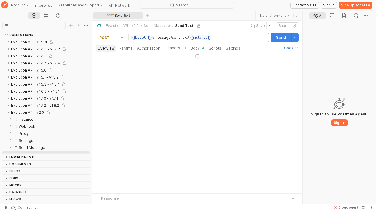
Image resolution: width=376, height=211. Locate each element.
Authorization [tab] (148, 48)
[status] (25, 207)
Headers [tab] (175, 48)
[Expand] (8, 42)
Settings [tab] (233, 48)
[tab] (34, 15)
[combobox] (275, 15)
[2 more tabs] (365, 15)
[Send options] (295, 37)
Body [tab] (195, 48)
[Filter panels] (6, 25)
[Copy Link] (294, 25)
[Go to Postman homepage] (4, 5)
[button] (297, 15)
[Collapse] (8, 112)
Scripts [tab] (215, 48)
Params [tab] (125, 48)
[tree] (46, 95)
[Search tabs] (250, 15)
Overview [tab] (106, 48)
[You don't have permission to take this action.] (147, 15)
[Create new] (70, 25)
